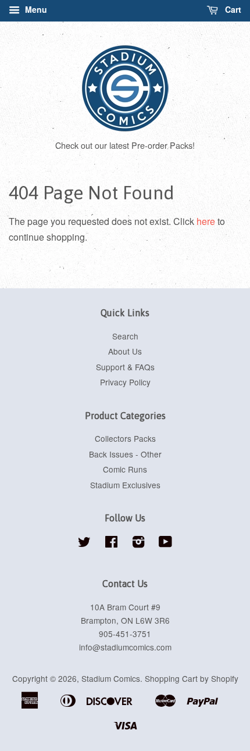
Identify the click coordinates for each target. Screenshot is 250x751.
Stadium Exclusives (125, 485)
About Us (125, 351)
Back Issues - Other (125, 454)
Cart (232, 9)
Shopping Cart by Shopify (191, 678)
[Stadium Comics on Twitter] (84, 543)
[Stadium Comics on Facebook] (111, 543)
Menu (35, 9)
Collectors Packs (125, 438)
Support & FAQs (125, 367)
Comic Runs (125, 469)
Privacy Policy (125, 382)
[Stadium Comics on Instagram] (138, 543)
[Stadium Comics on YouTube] (165, 543)
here (206, 221)
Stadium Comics (110, 678)
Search (125, 336)
